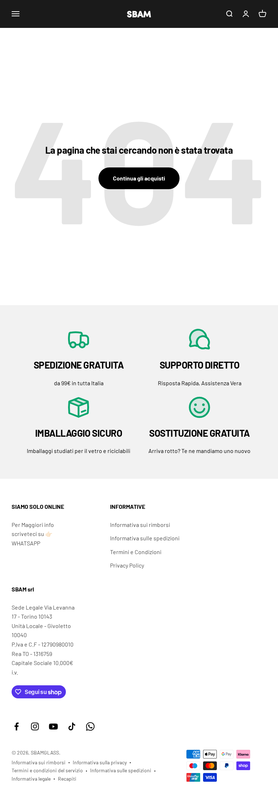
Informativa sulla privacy (100, 762)
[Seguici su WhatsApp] (90, 726)
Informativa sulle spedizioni (145, 538)
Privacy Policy (127, 565)
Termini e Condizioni (135, 551)
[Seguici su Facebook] (16, 726)
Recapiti (67, 779)
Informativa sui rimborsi (140, 524)
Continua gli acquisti (139, 178)
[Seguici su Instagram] (35, 726)
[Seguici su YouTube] (53, 726)
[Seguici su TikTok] (72, 726)
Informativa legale (31, 779)
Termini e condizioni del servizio (47, 770)
